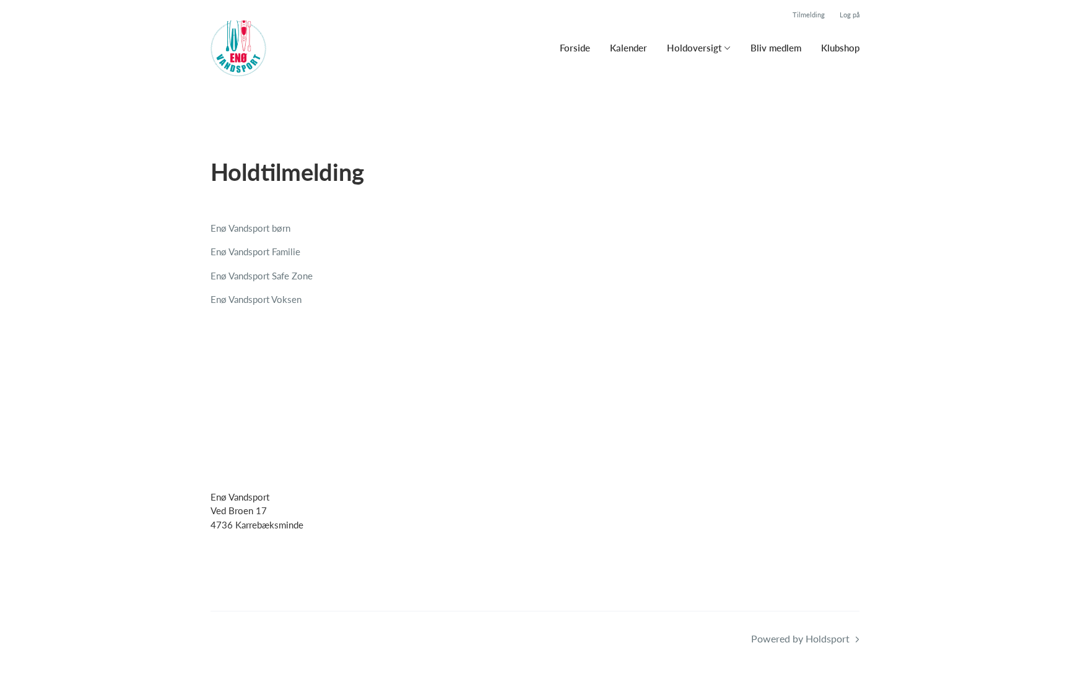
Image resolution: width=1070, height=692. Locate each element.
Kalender (628, 47)
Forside (575, 47)
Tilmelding (809, 15)
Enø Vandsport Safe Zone (262, 275)
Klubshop (840, 47)
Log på (849, 15)
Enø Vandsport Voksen (256, 299)
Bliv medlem (775, 47)
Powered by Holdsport (800, 638)
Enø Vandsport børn (250, 228)
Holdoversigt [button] (694, 47)
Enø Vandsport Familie (255, 251)
